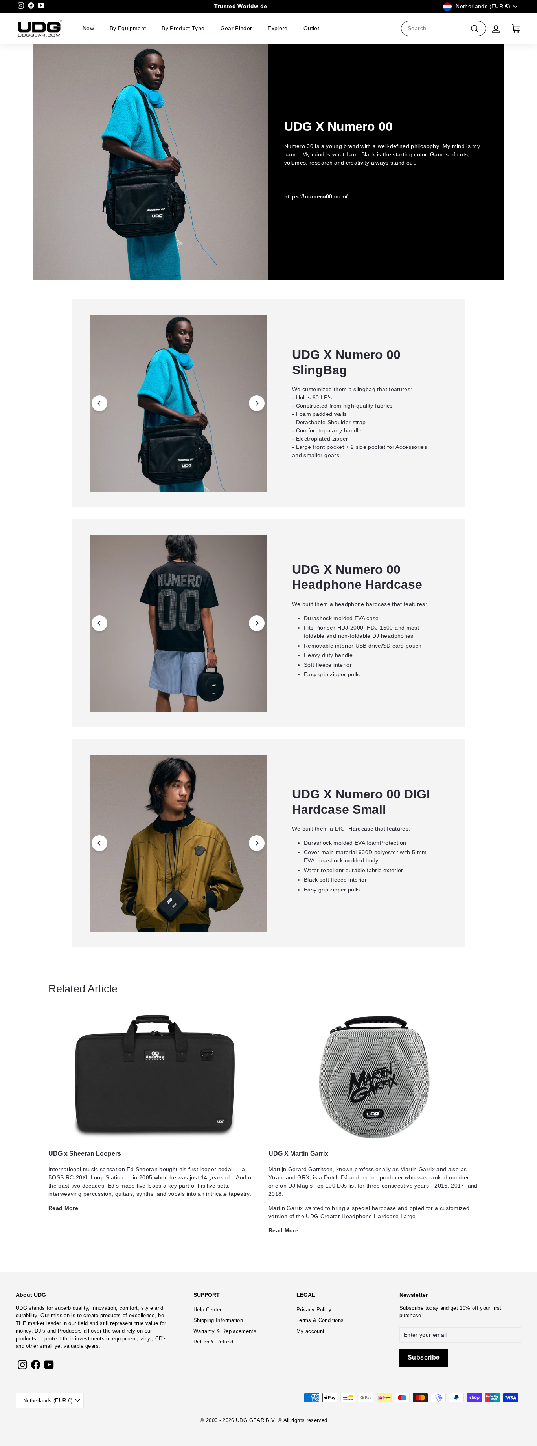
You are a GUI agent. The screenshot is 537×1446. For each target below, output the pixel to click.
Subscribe (411, 1308)
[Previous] (99, 403)
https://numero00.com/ (316, 196)
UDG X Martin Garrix (298, 1153)
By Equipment (128, 28)
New (88, 28)
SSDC (275, 1430)
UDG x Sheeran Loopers (84, 1153)
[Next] (257, 403)
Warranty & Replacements (224, 1331)
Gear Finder (236, 28)
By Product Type (183, 28)
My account (310, 1331)
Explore (277, 28)
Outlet (311, 28)
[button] (178, 403)
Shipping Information (218, 1320)
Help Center (207, 1309)
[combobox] (443, 28)
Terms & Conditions (320, 1320)
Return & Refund (213, 1342)
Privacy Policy (313, 1309)
